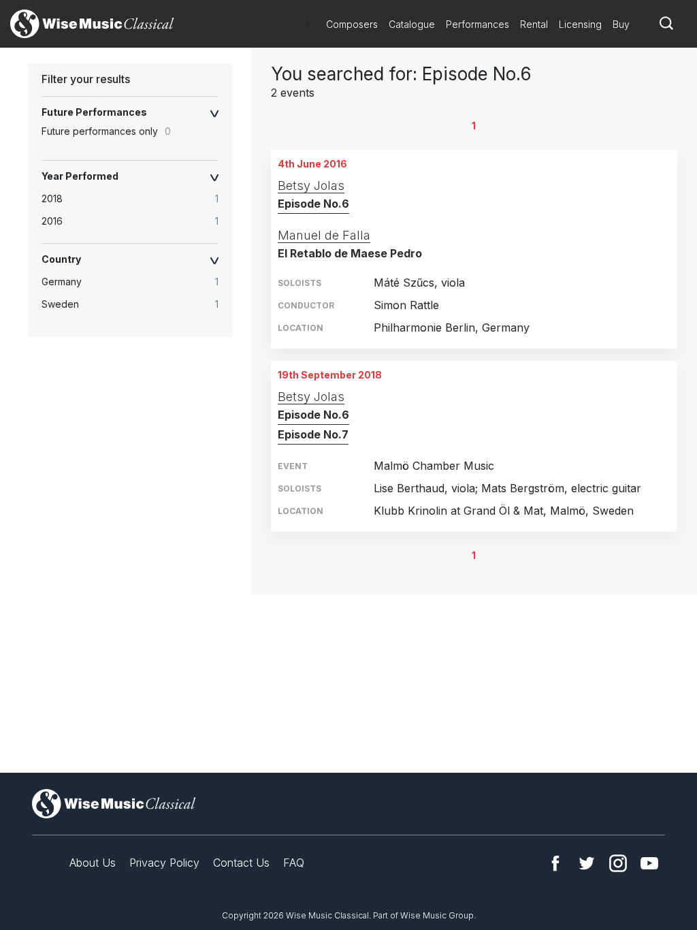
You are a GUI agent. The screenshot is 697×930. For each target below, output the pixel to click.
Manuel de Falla (324, 235)
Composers (352, 24)
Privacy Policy (164, 862)
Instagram (618, 863)
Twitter (587, 863)
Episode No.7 (313, 434)
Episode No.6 (313, 203)
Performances (477, 24)
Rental (534, 24)
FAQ (293, 862)
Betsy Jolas (311, 185)
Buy (621, 24)
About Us (92, 862)
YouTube (649, 863)
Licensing (580, 24)
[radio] (137, 198)
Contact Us (241, 862)
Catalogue (412, 24)
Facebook (555, 863)
